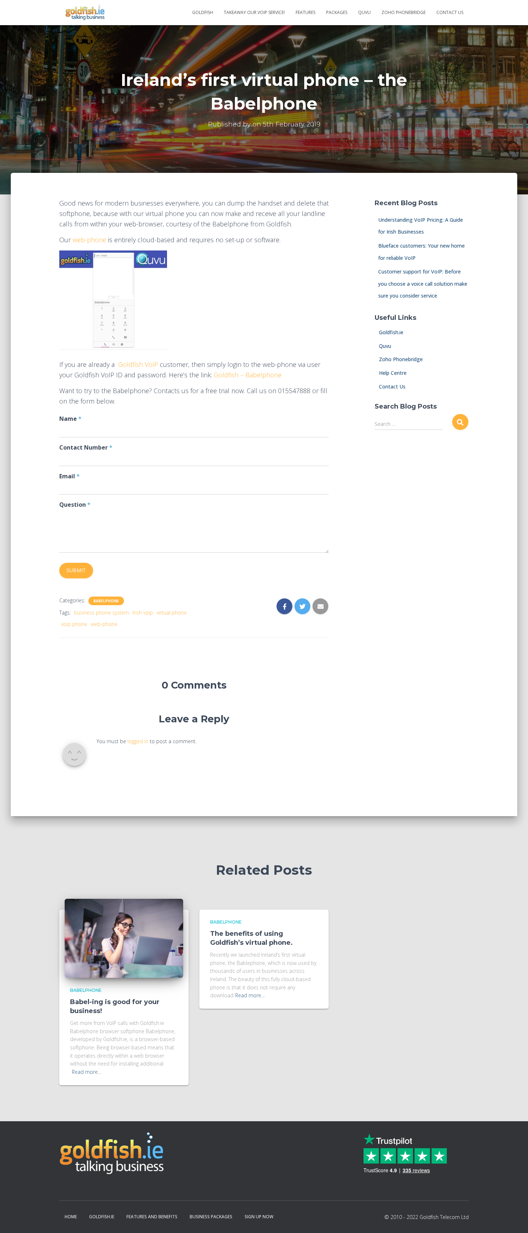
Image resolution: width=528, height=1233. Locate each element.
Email (69, 476)
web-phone (89, 239)
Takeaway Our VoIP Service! (254, 12)
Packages (336, 12)
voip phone (74, 624)
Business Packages (211, 1217)
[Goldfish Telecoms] (85, 13)
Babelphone (106, 600)
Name (70, 419)
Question (75, 505)
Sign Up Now (259, 1217)
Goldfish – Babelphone (248, 375)
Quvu (383, 345)
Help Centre (391, 372)
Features (305, 12)
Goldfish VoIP (138, 364)
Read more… (86, 1071)
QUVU (364, 12)
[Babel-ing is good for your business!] (124, 937)
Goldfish (202, 12)
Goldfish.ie (389, 332)
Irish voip (143, 612)
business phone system (101, 612)
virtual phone (172, 612)
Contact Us (449, 12)
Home (71, 1217)
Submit (76, 570)
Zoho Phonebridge (403, 12)
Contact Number (85, 447)
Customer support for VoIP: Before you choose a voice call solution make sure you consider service (422, 283)
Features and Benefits (151, 1217)
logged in (138, 741)
